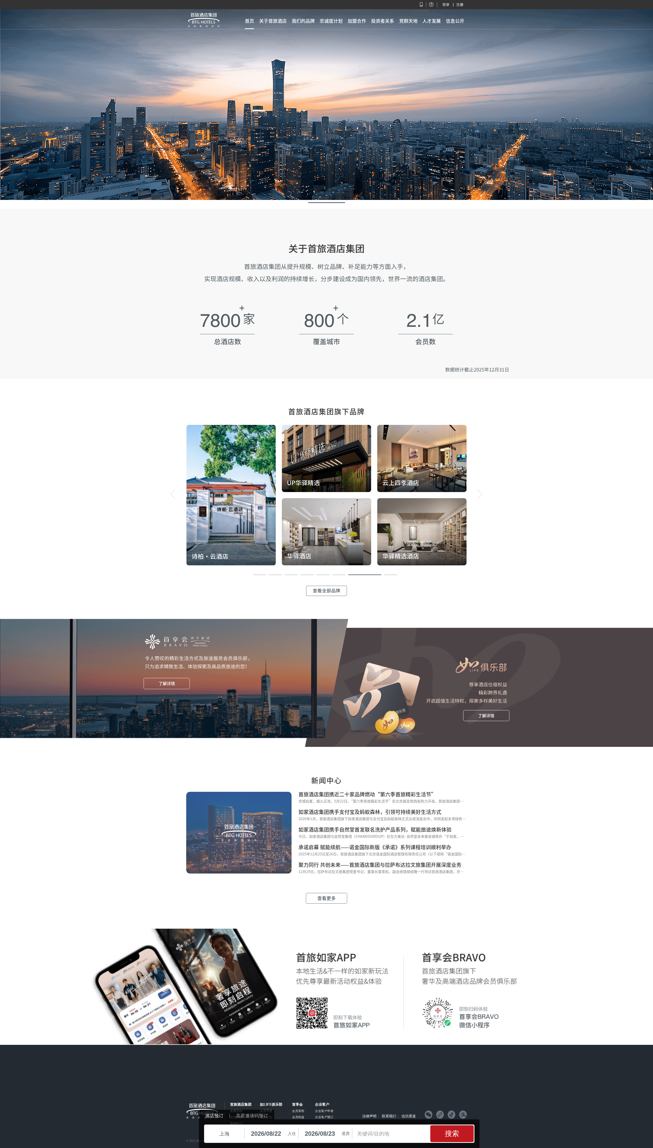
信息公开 (455, 21)
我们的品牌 (303, 21)
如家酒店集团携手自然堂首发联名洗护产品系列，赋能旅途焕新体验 (374, 829)
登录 (445, 5)
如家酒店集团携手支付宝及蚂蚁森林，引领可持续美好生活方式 (369, 812)
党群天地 (408, 21)
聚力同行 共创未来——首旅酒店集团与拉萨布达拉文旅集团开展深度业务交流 (385, 864)
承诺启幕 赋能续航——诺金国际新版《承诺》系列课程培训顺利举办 (374, 847)
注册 (459, 4)
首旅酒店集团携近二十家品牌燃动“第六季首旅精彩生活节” (367, 794)
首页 (249, 21)
